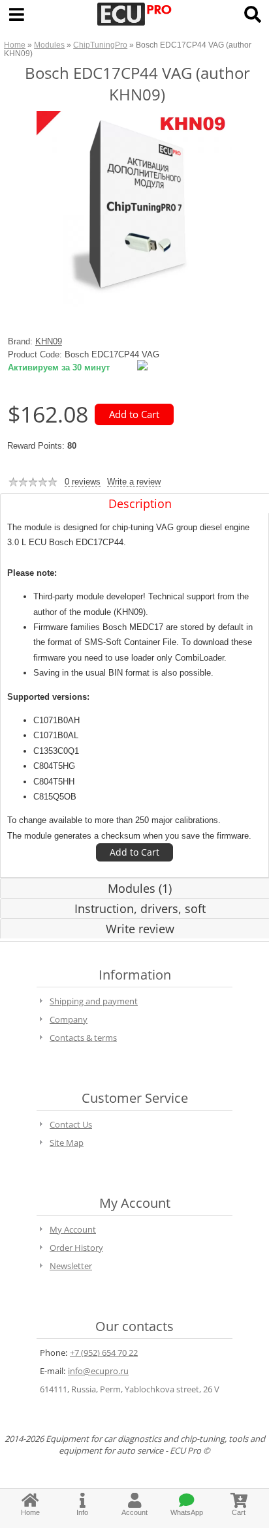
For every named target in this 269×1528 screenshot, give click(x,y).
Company (68, 1019)
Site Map (67, 1142)
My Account (73, 1229)
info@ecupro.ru (98, 1371)
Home (14, 44)
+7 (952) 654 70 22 (104, 1352)
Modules (49, 44)
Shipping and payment (94, 1001)
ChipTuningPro (100, 44)
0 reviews (83, 482)
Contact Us (71, 1124)
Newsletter (71, 1266)
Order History (76, 1247)
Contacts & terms (83, 1037)
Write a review (134, 482)
